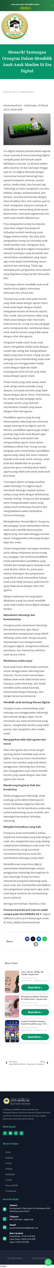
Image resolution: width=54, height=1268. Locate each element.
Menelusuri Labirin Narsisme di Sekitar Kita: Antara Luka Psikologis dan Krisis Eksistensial (34, 997)
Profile (9, 1163)
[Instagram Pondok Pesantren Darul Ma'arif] (16, 1133)
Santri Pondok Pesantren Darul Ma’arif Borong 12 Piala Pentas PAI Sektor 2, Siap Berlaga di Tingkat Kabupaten (35, 1022)
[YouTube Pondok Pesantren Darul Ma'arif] (10, 1133)
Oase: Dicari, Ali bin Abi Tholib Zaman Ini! (32, 973)
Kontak (9, 1180)
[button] (16, 27)
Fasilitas (9, 1169)
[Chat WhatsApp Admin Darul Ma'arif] (48, 1262)
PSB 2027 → (25, 8)
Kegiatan (9, 1158)
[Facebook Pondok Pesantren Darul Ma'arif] (5, 1133)
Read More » (35, 987)
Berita (8, 1152)
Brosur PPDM (12, 1185)
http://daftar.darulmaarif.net (23, 922)
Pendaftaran (11, 1191)
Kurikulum (10, 1174)
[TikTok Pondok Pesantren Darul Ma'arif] (21, 1133)
